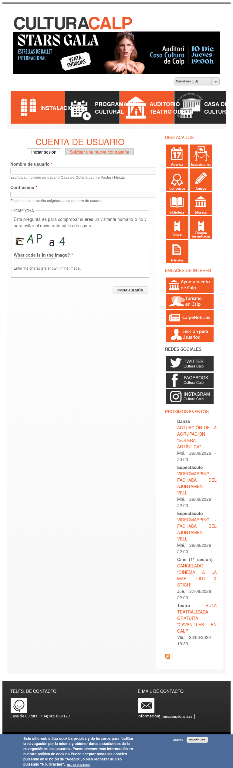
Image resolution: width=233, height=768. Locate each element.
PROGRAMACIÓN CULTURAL (118, 107)
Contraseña (23, 187)
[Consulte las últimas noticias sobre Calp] (189, 323)
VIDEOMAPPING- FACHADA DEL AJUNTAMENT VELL (197, 483)
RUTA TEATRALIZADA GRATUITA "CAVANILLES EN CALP (197, 618)
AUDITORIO (165, 104)
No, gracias (197, 739)
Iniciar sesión (46, 152)
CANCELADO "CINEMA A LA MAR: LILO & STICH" (197, 575)
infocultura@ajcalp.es (177, 716)
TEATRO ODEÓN (171, 111)
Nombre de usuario (31, 164)
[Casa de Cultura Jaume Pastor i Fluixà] (73, 29)
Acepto (178, 739)
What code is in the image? (43, 255)
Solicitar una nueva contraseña (99, 152)
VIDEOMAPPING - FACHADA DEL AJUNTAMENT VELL (197, 529)
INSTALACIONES (62, 107)
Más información (78, 764)
